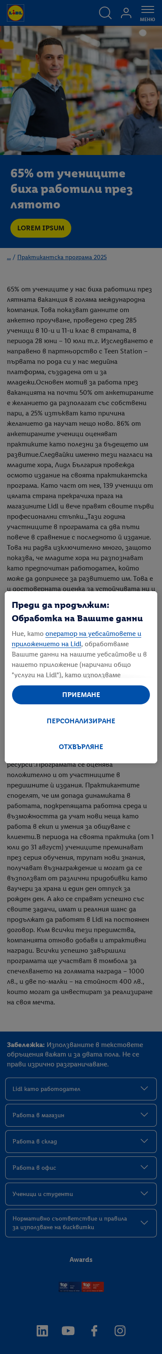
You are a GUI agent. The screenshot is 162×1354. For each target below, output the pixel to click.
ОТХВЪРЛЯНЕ (81, 747)
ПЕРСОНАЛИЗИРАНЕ (81, 721)
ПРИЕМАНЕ (81, 695)
